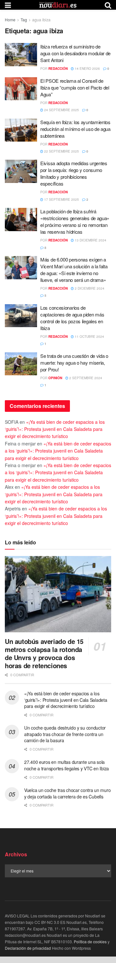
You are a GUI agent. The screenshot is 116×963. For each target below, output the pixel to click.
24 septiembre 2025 (61, 110)
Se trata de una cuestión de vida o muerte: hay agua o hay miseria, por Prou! (74, 362)
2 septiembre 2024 (85, 378)
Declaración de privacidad (28, 948)
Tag (24, 19)
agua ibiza (41, 19)
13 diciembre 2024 (90, 240)
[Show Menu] (8, 5)
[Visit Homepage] (58, 4)
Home (10, 19)
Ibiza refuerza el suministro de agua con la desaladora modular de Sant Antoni (75, 53)
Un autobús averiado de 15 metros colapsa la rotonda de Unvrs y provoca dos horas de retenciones (44, 653)
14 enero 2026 (87, 68)
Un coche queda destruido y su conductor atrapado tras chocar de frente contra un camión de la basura (65, 734)
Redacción (58, 68)
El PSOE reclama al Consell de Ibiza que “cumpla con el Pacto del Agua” (74, 87)
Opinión (55, 378)
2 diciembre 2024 (89, 288)
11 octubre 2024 (89, 336)
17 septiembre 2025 (61, 199)
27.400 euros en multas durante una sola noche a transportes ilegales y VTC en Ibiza (66, 765)
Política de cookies (90, 941)
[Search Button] (108, 5)
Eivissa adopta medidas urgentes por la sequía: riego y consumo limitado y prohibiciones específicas (73, 173)
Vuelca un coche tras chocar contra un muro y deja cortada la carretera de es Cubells (67, 793)
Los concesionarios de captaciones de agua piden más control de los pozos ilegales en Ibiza (72, 317)
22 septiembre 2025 (61, 151)
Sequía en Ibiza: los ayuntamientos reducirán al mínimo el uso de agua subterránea (75, 129)
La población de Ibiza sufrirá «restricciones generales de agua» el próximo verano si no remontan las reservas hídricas (74, 221)
